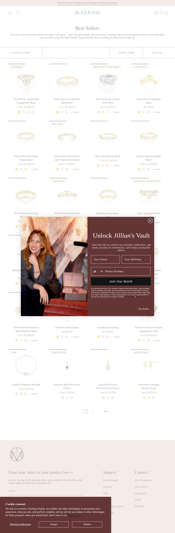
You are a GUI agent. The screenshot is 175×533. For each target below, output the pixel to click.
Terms (138, 297)
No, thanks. (144, 309)
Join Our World (120, 281)
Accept (53, 524)
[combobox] (97, 271)
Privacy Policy (74, 515)
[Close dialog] (150, 221)
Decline (87, 524)
